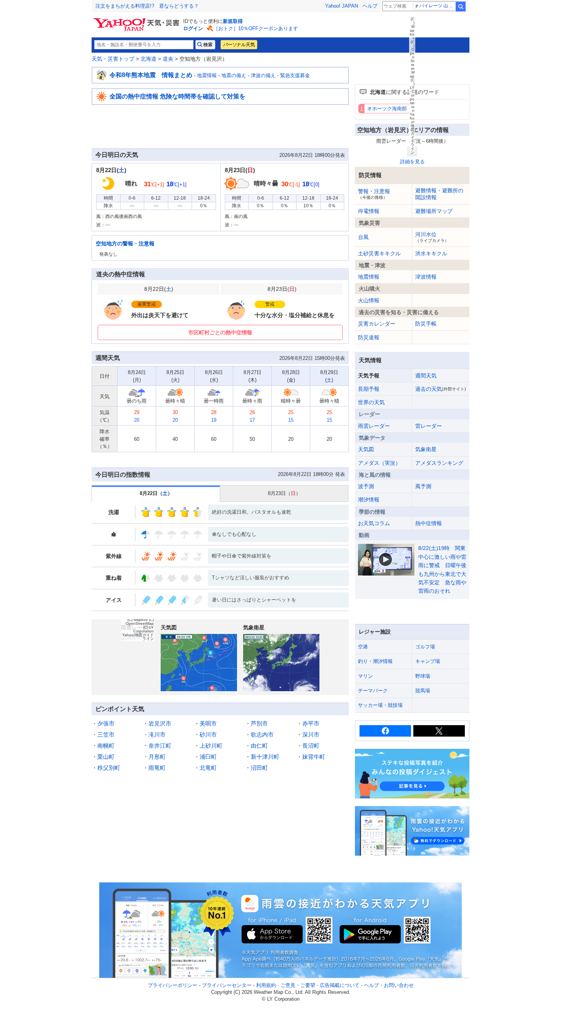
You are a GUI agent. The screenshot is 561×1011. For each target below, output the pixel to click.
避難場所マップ (434, 211)
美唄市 (208, 723)
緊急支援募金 (295, 75)
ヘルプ (370, 6)
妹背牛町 (313, 756)
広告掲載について (339, 985)
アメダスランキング (439, 463)
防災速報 (368, 337)
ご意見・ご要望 (297, 985)
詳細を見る (412, 161)
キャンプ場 (427, 661)
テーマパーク (373, 690)
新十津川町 (265, 756)
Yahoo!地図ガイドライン (138, 637)
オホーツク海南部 (387, 108)
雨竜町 (157, 767)
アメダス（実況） (379, 463)
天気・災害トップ (113, 59)
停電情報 (368, 211)
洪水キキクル (431, 253)
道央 (168, 59)
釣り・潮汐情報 (375, 661)
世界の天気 (371, 402)
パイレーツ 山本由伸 (437, 5)
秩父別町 (108, 767)
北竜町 (208, 767)
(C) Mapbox (137, 620)
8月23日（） (284, 493)
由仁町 (259, 745)
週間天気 (426, 375)
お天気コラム (374, 523)
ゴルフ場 (425, 647)
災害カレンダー (376, 324)
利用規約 (266, 985)
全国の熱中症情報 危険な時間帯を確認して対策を (177, 96)
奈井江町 (159, 745)
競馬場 (422, 690)
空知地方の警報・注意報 (125, 243)
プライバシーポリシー (172, 985)
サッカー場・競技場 (380, 705)
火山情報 (368, 300)
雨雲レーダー (374, 426)
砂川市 (208, 734)
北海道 (148, 59)
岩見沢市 (159, 723)
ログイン (193, 28)
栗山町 (105, 756)
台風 (363, 237)
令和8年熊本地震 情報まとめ (151, 75)
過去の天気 (440, 389)
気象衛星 (426, 449)
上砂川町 (211, 745)
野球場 (422, 676)
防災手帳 (426, 324)
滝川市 (157, 734)
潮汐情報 (368, 500)
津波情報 (426, 277)
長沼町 (310, 745)
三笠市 (105, 734)
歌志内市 (262, 734)
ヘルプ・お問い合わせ (389, 985)
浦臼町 (208, 756)
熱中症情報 (428, 523)
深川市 (310, 734)
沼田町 (259, 767)
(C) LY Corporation (143, 629)
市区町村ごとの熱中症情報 (220, 332)
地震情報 (207, 75)
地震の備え (233, 75)
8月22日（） (156, 493)
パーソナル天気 (239, 44)
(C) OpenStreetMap (140, 622)
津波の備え (263, 75)
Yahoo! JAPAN (341, 6)
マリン (365, 676)
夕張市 (105, 723)
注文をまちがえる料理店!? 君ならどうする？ (147, 6)
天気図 (366, 449)
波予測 (366, 486)
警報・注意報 (374, 194)
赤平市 (310, 723)
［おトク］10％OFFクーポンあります (255, 28)
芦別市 (259, 723)
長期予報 (368, 389)
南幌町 (105, 745)
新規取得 (233, 21)
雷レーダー (428, 426)
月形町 (157, 756)
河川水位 (432, 237)
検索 (461, 6)
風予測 (423, 486)
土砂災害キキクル (379, 253)
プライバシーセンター (226, 985)
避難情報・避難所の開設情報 (439, 193)
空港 (363, 647)
